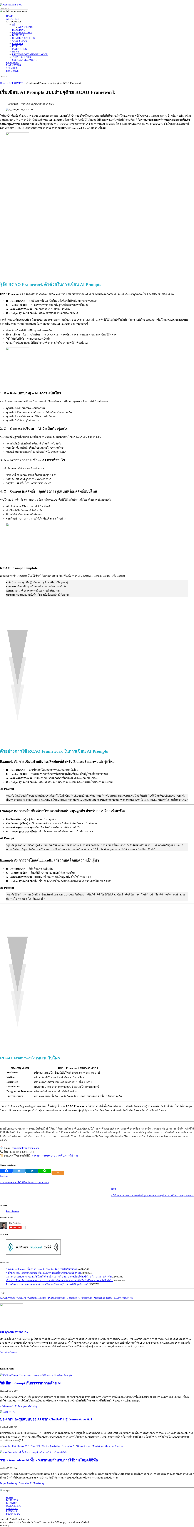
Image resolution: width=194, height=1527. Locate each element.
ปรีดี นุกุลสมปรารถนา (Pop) (14, 1332)
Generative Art (84, 1446)
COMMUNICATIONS (23, 38)
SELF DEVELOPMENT (24, 60)
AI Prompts (9, 1297)
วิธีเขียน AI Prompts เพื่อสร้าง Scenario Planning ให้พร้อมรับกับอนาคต (41, 1269)
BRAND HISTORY (22, 32)
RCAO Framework (123, 1297)
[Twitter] (19, 1171)
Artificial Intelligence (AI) (16, 1446)
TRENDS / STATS (21, 57)
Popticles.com (12, 1211)
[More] (58, 1171)
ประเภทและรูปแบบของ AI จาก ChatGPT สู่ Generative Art (46, 1419)
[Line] (44, 1171)
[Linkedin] (31, 1171)
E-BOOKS (17, 43)
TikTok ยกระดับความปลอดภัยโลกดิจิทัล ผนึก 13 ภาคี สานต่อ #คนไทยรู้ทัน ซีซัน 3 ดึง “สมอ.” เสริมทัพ (59, 1276)
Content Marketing (37, 1297)
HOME (9, 16)
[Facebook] (6, 1171)
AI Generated (6, 1406)
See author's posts (8, 1352)
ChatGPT (21, 1297)
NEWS (15, 51)
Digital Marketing (56, 1297)
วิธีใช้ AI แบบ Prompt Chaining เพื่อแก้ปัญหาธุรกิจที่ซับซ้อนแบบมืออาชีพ (43, 1273)
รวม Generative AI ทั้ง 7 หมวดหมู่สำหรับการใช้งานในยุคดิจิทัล (49, 1460)
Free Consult (12, 70)
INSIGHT (17, 46)
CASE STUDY (19, 40)
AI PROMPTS (25, 27)
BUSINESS (18, 35)
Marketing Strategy (103, 1297)
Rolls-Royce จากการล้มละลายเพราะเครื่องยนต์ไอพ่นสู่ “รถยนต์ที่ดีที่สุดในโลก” (47, 1284)
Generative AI (73, 1297)
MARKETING (19, 49)
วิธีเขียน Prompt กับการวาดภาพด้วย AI (31, 1383)
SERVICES (12, 68)
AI (13, 24)
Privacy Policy (13, 1514)
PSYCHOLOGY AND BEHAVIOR (30, 54)
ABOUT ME (12, 19)
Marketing (87, 1297)
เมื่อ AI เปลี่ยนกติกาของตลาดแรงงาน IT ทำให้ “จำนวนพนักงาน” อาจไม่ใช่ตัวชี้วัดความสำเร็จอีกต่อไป (59, 1280)
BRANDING (18, 29)
